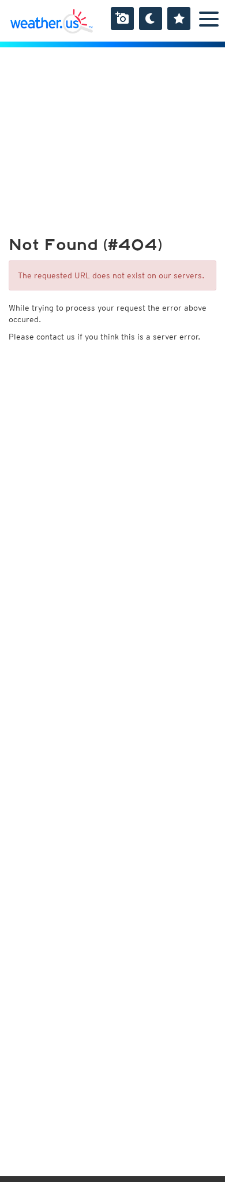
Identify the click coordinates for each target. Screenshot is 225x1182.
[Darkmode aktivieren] (150, 18)
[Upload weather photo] (122, 18)
